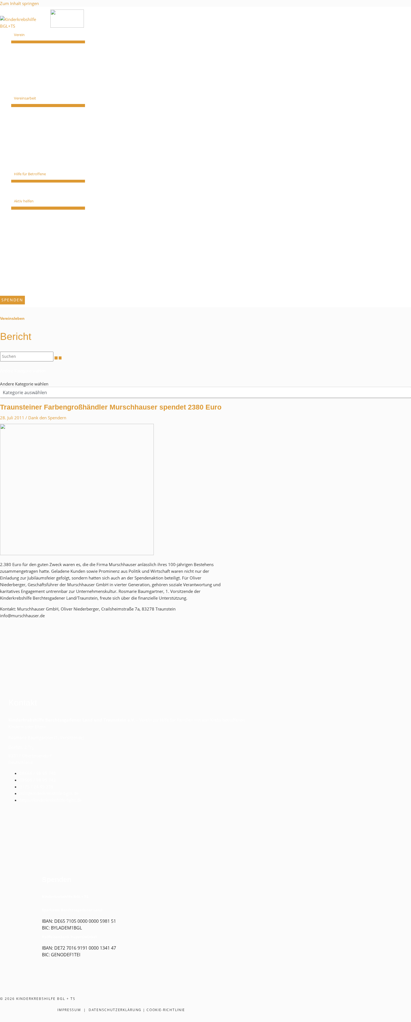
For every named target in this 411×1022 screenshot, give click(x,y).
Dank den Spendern (47, 417)
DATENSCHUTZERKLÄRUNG (115, 1009)
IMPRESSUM (69, 1009)
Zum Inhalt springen (19, 3)
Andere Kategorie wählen (24, 384)
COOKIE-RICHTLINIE (166, 1009)
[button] (27, 35)
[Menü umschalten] (48, 42)
